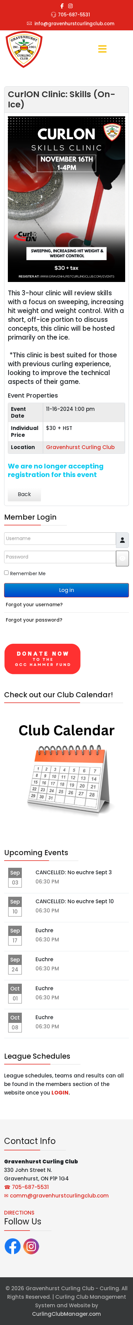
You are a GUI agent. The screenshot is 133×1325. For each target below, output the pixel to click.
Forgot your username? (34, 604)
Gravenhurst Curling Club (80, 447)
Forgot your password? (34, 620)
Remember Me (28, 573)
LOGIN (60, 1092)
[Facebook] (12, 1245)
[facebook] (61, 6)
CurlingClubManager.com (66, 1313)
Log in (66, 590)
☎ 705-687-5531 (26, 1187)
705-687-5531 (74, 15)
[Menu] (102, 49)
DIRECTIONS (19, 1212)
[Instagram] (70, 6)
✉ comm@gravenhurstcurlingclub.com (56, 1195)
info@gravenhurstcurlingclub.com (74, 23)
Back (24, 494)
